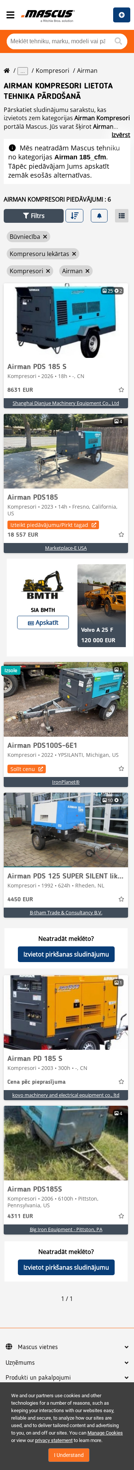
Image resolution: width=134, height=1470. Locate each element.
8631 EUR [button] (20, 390)
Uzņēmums (20, 1363)
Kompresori (52, 70)
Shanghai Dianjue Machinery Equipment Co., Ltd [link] (66, 403)
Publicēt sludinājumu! (121, 14)
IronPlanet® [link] (66, 781)
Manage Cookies (105, 1433)
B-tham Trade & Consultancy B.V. (66, 912)
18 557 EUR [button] (22, 535)
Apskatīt (47, 622)
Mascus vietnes (38, 1347)
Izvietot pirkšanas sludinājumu (66, 954)
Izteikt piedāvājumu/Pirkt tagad (49, 524)
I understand (69, 1455)
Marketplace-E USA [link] (66, 547)
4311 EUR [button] (20, 1217)
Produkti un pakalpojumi (38, 1377)
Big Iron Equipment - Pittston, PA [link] (66, 1229)
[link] (66, 320)
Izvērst (121, 135)
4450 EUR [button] (20, 900)
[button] (34, 216)
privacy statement (54, 1440)
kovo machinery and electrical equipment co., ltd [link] (65, 1095)
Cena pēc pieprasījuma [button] (36, 1082)
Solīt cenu (22, 769)
